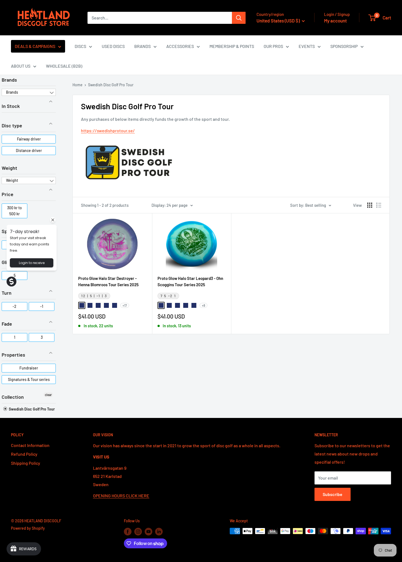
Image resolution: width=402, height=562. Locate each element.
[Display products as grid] (369, 205)
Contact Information (30, 445)
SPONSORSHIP (344, 46)
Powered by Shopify (28, 528)
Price (7, 194)
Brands (9, 80)
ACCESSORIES (180, 46)
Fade (7, 324)
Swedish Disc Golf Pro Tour (31, 409)
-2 (14, 306)
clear (48, 395)
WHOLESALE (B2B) (64, 65)
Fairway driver (29, 139)
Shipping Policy (25, 463)
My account (335, 20)
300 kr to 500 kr (14, 210)
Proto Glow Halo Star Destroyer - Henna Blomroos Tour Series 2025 (108, 281)
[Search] (239, 18)
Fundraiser (28, 368)
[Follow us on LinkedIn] (159, 531)
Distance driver (29, 150)
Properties (13, 355)
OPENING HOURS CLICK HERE (121, 495)
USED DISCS (113, 46)
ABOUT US (20, 65)
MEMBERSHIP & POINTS (231, 46)
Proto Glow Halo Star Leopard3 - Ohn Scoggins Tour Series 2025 (190, 281)
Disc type (12, 125)
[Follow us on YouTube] (148, 531)
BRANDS (142, 46)
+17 (125, 305)
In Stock (11, 106)
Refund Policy (24, 454)
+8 (203, 305)
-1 (41, 306)
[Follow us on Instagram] (138, 531)
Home (77, 84)
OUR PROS (273, 46)
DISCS (80, 46)
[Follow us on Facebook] (128, 531)
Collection (13, 397)
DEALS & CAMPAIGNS (35, 46)
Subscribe (332, 494)
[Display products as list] (378, 205)
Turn (6, 293)
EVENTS (307, 46)
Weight (9, 168)
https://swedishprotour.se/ (108, 130)
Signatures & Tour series (29, 379)
